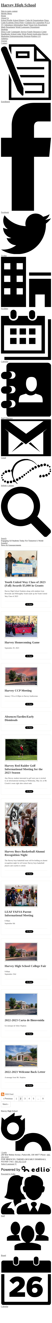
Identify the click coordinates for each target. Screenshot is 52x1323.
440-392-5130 (20, 1162)
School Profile (6, 20)
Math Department (8, 27)
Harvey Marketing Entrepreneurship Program (24, 35)
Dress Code (5, 32)
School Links (16, 34)
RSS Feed (9, 1094)
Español (4, 543)
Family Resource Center (37, 32)
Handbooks (5, 34)
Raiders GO (36, 36)
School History (19, 20)
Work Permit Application (32, 34)
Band (26, 25)
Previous (9, 1099)
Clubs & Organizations (34, 20)
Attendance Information (13, 25)
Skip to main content (9, 11)
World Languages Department (28, 27)
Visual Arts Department (37, 25)
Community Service (19, 32)
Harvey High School (18, 5)
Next (5, 1104)
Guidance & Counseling (34, 23)
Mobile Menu (6, 13)
